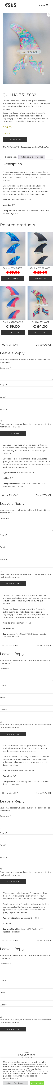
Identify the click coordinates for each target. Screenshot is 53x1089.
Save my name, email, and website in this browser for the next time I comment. (25, 425)
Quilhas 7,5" (44, 147)
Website (3, 409)
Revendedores (26, 1055)
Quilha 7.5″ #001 (43, 345)
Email (3, 397)
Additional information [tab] (32, 157)
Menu (42, 5)
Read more (12, 278)
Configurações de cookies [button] (16, 1083)
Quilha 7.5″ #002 (10, 495)
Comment (5, 368)
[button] (49, 14)
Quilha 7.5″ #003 (10, 345)
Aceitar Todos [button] (37, 1083)
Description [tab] (11, 157)
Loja (26, 1052)
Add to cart (14, 140)
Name (3, 385)
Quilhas (35, 147)
